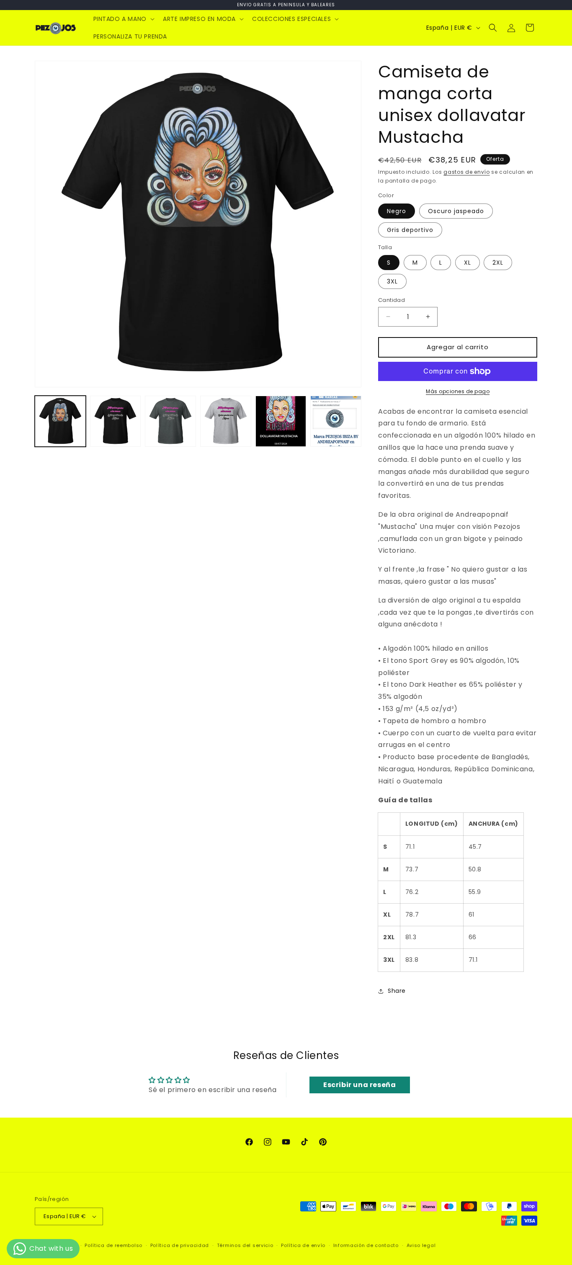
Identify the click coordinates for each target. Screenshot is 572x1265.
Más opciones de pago (458, 391)
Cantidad (391, 300)
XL (467, 262)
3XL (392, 281)
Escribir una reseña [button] (359, 1085)
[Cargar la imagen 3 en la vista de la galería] (170, 421)
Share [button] (397, 991)
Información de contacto (366, 1245)
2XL (497, 262)
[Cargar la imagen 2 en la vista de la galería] (115, 421)
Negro (396, 211)
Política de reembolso (113, 1245)
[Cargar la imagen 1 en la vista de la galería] (60, 421)
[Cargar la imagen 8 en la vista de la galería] (335, 421)
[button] (123, 19)
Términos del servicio (245, 1245)
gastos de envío (466, 171)
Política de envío (303, 1245)
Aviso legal (421, 1245)
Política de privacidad (179, 1245)
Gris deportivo (410, 230)
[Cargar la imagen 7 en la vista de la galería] (281, 421)
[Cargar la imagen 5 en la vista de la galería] (225, 421)
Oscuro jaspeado (456, 211)
